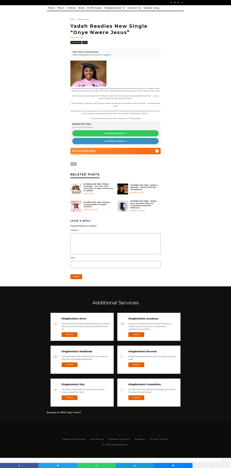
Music (61, 8)
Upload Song (151, 8)
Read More (69, 334)
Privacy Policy (159, 439)
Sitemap (140, 439)
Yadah (74, 164)
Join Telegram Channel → (115, 141)
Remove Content (119, 439)
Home (51, 8)
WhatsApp (96, 55)
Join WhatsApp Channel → (115, 133)
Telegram (107, 55)
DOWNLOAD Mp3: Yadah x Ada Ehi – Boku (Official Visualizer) (144, 187)
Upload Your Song (74, 439)
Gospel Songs (76, 42)
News (81, 8)
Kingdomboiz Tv (115, 8)
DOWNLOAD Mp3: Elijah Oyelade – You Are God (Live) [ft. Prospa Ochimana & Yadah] (98, 187)
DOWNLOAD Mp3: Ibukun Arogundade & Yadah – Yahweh (97, 204)
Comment (75, 230)
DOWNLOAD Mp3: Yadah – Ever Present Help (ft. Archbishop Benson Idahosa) (144, 204)
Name (72, 258)
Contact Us (134, 8)
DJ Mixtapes (94, 8)
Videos (71, 8)
